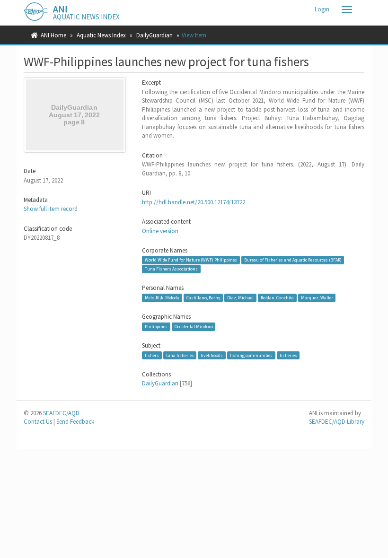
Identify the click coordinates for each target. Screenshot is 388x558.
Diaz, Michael (240, 298)
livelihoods (212, 355)
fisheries (288, 355)
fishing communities (251, 355)
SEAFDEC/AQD (61, 413)
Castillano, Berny (203, 298)
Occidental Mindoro (194, 326)
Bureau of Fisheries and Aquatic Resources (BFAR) (293, 260)
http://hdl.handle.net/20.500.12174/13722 (193, 202)
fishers (152, 355)
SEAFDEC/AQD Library (336, 422)
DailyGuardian (154, 35)
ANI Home (53, 35)
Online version (160, 231)
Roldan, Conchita (277, 298)
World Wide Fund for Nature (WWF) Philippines (191, 260)
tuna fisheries (180, 355)
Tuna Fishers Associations (171, 269)
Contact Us (38, 422)
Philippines (156, 326)
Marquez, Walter (317, 298)
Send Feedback (75, 422)
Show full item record (51, 209)
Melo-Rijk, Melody (162, 298)
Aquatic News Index (101, 35)
